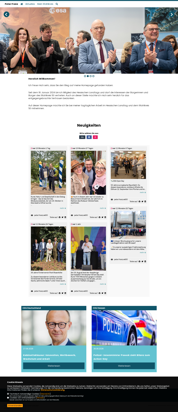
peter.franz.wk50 (41, 215)
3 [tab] (91, 76)
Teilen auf (54, 217)
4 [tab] (93, 76)
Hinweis (40, 397)
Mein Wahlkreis (45, 4)
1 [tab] (85, 76)
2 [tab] (88, 76)
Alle (82, 137)
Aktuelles (30, 4)
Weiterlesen (54, 365)
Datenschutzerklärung (53, 390)
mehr (62, 208)
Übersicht (45, 393)
